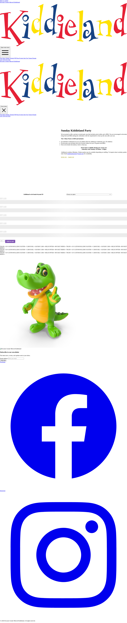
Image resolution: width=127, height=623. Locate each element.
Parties (8, 58)
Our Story (3, 58)
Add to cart (10, 241)
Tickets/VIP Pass (14, 58)
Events (21, 58)
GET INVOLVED (5, 60)
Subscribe (3, 360)
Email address (4, 358)
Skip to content (4, 0)
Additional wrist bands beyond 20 (33, 194)
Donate (34, 58)
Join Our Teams (27, 58)
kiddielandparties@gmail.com (75, 153)
